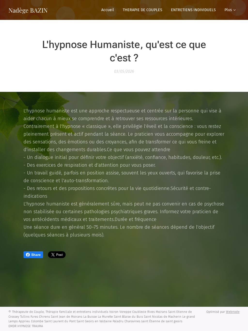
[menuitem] (107, 10)
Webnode (233, 312)
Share (36, 255)
